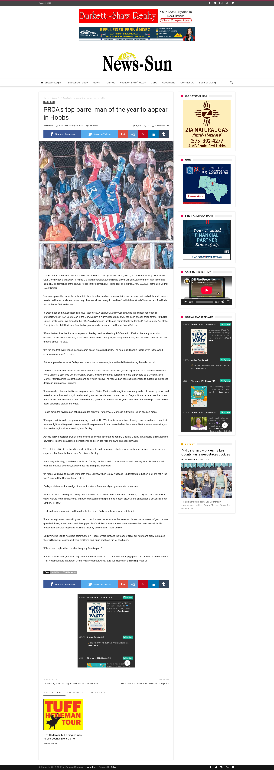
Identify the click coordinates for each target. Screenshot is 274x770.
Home (46, 98)
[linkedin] (153, 134)
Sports (54, 98)
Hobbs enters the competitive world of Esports (145, 681)
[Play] (185, 301)
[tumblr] (164, 134)
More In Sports (97, 692)
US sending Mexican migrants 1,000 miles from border (71, 681)
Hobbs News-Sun (189, 459)
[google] (123, 134)
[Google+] (221, 3)
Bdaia (113, 767)
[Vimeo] (232, 3)
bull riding (56, 572)
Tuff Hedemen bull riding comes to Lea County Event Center (62, 736)
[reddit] (133, 134)
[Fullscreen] (228, 301)
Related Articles (53, 692)
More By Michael (75, 692)
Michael (49, 125)
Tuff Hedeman (69, 572)
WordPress (92, 767)
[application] (206, 290)
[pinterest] (143, 134)
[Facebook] (209, 3)
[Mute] (223, 301)
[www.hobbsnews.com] (137, 50)
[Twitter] (215, 3)
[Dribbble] (226, 3)
